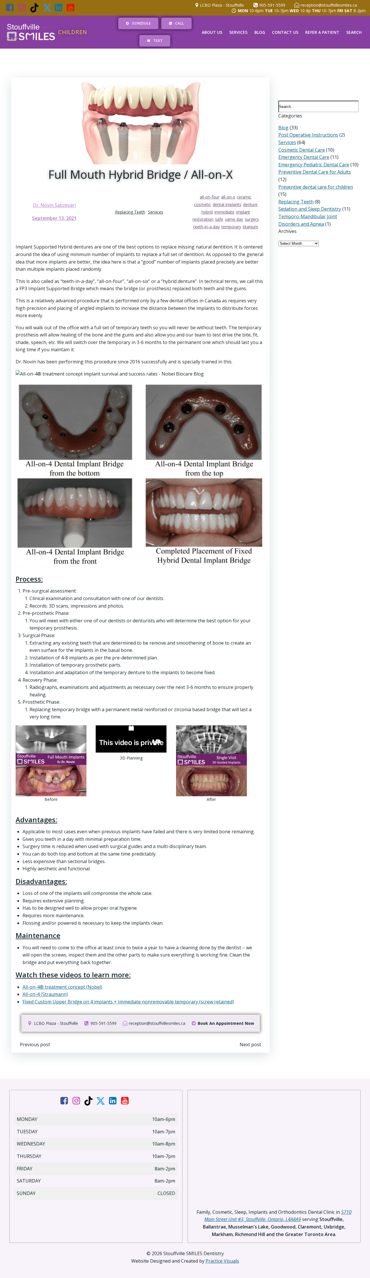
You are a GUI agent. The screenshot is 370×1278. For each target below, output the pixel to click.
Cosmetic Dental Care (301, 150)
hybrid (207, 212)
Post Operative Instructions (308, 135)
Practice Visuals (222, 1261)
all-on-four (209, 197)
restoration (203, 219)
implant (243, 212)
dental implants (227, 205)
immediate (224, 212)
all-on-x (228, 197)
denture (250, 205)
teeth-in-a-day (206, 227)
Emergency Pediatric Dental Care (313, 164)
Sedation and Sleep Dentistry (309, 209)
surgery (252, 219)
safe (219, 219)
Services (238, 32)
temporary (231, 227)
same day (234, 219)
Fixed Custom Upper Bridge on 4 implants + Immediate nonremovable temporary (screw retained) (128, 1002)
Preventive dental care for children (315, 187)
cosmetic (202, 205)
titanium (250, 227)
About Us (212, 32)
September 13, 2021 (54, 218)
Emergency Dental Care (303, 157)
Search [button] (354, 32)
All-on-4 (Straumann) (45, 994)
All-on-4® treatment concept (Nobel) (62, 987)
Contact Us (285, 32)
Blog (259, 32)
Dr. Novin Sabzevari (54, 205)
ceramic (244, 197)
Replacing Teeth (130, 212)
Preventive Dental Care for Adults (314, 172)
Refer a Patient (322, 32)
